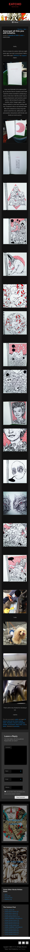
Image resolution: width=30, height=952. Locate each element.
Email (6, 779)
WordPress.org (8, 899)
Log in (5, 894)
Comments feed (8, 897)
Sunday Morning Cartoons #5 (11, 930)
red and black (11, 724)
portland (5, 724)
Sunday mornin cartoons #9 (11, 915)
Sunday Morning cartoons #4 (11, 929)
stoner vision (19, 724)
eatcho (22, 35)
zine (24, 724)
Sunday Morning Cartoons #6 (11, 932)
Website (7, 787)
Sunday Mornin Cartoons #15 (11, 911)
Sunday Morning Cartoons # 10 (11, 916)
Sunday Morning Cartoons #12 (11, 922)
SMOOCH (16, 55)
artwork (5, 721)
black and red (10, 721)
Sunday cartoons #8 (9, 909)
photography (21, 722)
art (25, 719)
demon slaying (19, 721)
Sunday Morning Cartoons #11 (11, 920)
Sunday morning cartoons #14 (11, 925)
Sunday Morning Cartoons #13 (11, 923)
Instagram (27, 942)
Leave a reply (6, 37)
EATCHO (15, 4)
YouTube (23, 942)
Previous (19, 29)
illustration (10, 722)
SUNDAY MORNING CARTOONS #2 (13, 927)
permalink (16, 726)
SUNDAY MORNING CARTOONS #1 (13, 918)
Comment (8, 747)
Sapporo (24, 55)
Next (26, 29)
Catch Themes (21, 949)
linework (15, 722)
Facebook (19, 942)
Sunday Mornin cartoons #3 (11, 913)
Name (6, 771)
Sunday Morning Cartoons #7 (11, 934)
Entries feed (7, 896)
